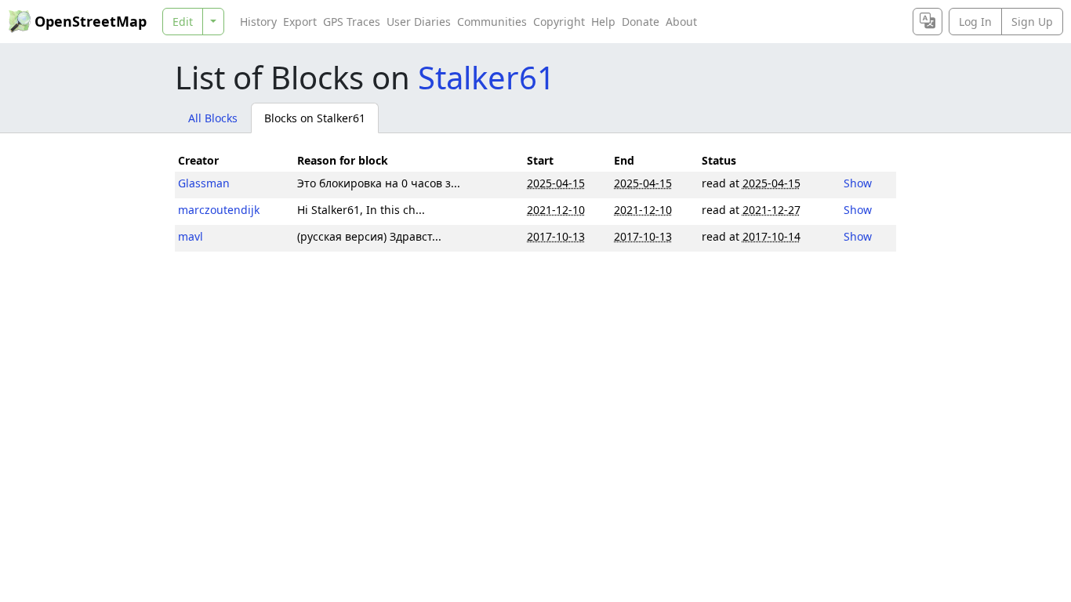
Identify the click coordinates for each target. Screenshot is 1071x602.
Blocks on (314, 118)
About (681, 21)
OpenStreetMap (90, 21)
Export (300, 21)
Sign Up (1032, 21)
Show (858, 183)
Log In (975, 21)
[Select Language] (927, 21)
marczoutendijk (219, 209)
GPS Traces (351, 21)
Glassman (204, 183)
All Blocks (213, 118)
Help (603, 21)
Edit (182, 21)
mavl (190, 236)
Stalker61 (486, 77)
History (258, 21)
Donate (640, 21)
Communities (492, 21)
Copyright (559, 21)
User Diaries (419, 21)
